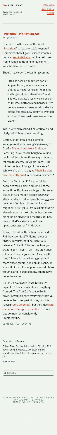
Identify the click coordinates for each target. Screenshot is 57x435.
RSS (49, 346)
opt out (44, 353)
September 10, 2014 (17, 323)
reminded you (21, 57)
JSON (6, 349)
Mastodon (31, 346)
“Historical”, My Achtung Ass (21, 33)
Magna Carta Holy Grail (26, 148)
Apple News (19, 349)
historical (10, 48)
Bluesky (41, 346)
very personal (21, 304)
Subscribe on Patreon (14, 341)
